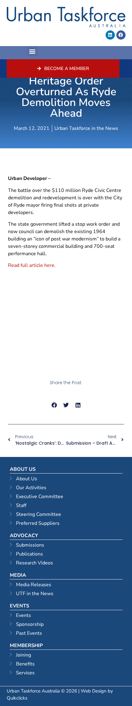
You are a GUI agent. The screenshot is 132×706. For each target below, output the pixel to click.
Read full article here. (32, 265)
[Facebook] (121, 35)
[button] (32, 51)
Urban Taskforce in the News (86, 128)
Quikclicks (17, 698)
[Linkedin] (110, 35)
